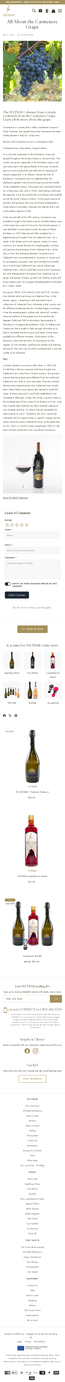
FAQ (32, 1290)
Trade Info (32, 1140)
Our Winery (32, 1262)
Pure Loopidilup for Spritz (32, 1198)
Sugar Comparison (32, 1257)
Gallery (32, 1130)
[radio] (7, 525)
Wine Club (32, 1179)
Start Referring (32, 1078)
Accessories (32, 1228)
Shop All (33, 1233)
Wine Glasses (32, 1208)
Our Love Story (32, 1105)
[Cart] (53, 11)
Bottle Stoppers (32, 1213)
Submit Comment (17, 595)
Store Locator (32, 1115)
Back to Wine (35, 629)
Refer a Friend (32, 1125)
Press (32, 1155)
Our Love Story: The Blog (32, 1165)
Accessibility (39, 1341)
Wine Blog (32, 1160)
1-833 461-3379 (51, 1009)
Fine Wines (32, 1188)
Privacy (28, 1341)
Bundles (32, 1193)
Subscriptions (32, 1315)
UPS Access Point (32, 1310)
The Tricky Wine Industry (32, 1247)
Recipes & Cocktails (32, 1150)
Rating (8, 520)
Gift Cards (32, 1218)
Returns (32, 1305)
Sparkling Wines (32, 1184)
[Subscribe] (56, 999)
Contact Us (33, 1285)
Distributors (32, 1145)
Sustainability (32, 1266)
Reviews (32, 1120)
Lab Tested (32, 1271)
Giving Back (32, 1135)
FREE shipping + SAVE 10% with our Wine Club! (32, 2)
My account (32, 1320)
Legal (19, 1341)
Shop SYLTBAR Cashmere (15, 497)
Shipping (32, 1300)
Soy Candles (32, 1223)
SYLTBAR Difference (32, 1110)
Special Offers (32, 1203)
